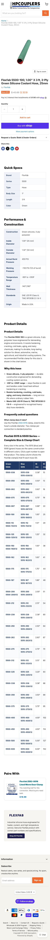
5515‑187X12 (26, 583)
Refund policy (33, 931)
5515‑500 (25, 740)
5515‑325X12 (26, 675)
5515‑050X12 (26, 484)
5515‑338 (25, 683)
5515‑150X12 (26, 549)
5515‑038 (25, 472)
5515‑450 (25, 729)
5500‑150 (10, 546)
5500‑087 (10, 506)
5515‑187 (25, 580)
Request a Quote (38, 923)
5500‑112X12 (11, 526)
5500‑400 (10, 717)
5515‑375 (25, 706)
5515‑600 (25, 749)
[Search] (45, 13)
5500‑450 (10, 729)
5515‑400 (25, 717)
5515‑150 (25, 546)
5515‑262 (25, 637)
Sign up (37, 880)
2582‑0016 (22, 423)
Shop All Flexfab (16, 836)
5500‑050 (10, 481)
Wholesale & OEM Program (17, 925)
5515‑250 (25, 626)
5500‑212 (10, 603)
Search (5, 923)
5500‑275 (10, 649)
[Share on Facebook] (3, 148)
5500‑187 (10, 580)
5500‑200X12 (12, 594)
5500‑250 (10, 626)
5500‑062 (10, 489)
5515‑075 (25, 497)
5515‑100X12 (26, 517)
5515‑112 (24, 523)
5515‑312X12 (26, 663)
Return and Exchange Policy (17, 928)
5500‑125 (10, 534)
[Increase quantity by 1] (22, 109)
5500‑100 (10, 514)
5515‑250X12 (26, 629)
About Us (14, 923)
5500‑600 (10, 749)
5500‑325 (10, 672)
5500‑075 (10, 497)
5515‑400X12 (26, 721)
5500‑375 (10, 706)
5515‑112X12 (26, 526)
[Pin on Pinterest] (17, 148)
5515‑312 (25, 660)
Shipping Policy (35, 925)
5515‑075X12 (26, 500)
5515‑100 (25, 514)
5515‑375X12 (26, 709)
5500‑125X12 (11, 537)
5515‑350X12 (26, 698)
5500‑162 (10, 557)
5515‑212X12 (26, 606)
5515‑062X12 (26, 492)
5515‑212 (25, 603)
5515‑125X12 (26, 537)
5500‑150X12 (11, 549)
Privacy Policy (35, 928)
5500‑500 (10, 740)
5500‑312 (10, 660)
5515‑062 (25, 489)
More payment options (25, 131)
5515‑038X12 (26, 475)
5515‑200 (25, 591)
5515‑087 (25, 506)
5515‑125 (25, 534)
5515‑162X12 (26, 560)
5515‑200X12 (26, 594)
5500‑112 (10, 523)
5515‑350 (25, 695)
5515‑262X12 (26, 640)
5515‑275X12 (26, 652)
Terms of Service (18, 931)
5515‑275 (25, 649)
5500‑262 (10, 637)
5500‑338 (10, 683)
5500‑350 (10, 695)
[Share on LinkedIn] (12, 148)
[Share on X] (7, 148)
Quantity (4, 104)
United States (24, 892)
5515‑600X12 (26, 752)
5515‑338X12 (26, 686)
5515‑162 (25, 557)
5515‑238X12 (26, 617)
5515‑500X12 (26, 743)
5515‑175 (25, 569)
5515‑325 (25, 672)
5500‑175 (10, 569)
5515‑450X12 (26, 732)
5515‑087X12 (26, 509)
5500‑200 (10, 591)
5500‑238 (10, 614)
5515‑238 (25, 614)
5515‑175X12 (26, 572)
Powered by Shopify (25, 936)
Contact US (25, 923)
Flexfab (7, 87)
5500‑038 (10, 472)
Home (3, 21)
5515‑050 (25, 481)
